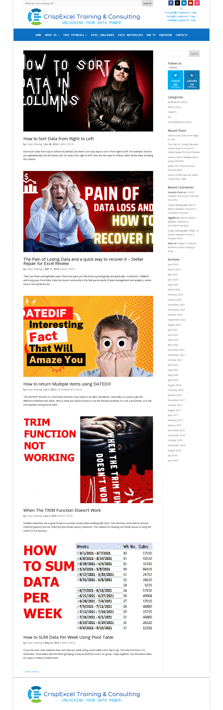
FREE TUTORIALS (74, 35)
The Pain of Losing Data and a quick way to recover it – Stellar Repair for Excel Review (83, 261)
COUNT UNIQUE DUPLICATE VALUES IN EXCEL (183, 196)
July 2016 (172, 455)
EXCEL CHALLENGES (102, 35)
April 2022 (173, 344)
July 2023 (172, 274)
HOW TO (151, 35)
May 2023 (173, 284)
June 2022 (173, 334)
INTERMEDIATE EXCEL (70, 389)
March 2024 (174, 269)
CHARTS (172, 112)
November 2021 (176, 354)
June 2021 (173, 364)
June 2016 (173, 460)
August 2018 (174, 385)
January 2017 (175, 425)
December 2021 (176, 349)
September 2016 (176, 445)
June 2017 (173, 415)
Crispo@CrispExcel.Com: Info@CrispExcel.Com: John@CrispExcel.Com (181, 16)
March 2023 (174, 289)
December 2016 (176, 430)
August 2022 (174, 324)
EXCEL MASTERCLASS (130, 35)
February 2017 (175, 420)
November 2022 (176, 309)
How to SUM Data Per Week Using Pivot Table (68, 637)
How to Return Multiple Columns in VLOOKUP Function (182, 208)
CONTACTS (182, 35)
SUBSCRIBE (165, 35)
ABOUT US (51, 35)
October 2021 (175, 360)
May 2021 (173, 369)
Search (194, 53)
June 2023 (173, 279)
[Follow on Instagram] (197, 3)
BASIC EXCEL (67, 144)
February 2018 (175, 390)
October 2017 (175, 405)
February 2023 (175, 294)
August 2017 (174, 410)
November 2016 (176, 435)
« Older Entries (31, 671)
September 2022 (176, 319)
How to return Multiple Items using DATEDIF (67, 384)
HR (169, 117)
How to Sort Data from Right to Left (58, 138)
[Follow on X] (177, 3)
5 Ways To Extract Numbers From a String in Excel (183, 234)
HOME (38, 35)
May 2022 (173, 339)
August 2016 (174, 450)
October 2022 (175, 314)
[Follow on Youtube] (190, 3)
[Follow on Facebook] (171, 3)
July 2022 (172, 329)
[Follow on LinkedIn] (184, 3)
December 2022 (176, 304)
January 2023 (175, 299)
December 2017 (176, 400)
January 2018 (175, 395)
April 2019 (173, 380)
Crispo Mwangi (34, 144)
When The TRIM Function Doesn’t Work (62, 510)
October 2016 (175, 440)
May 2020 (173, 375)
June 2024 (173, 264)
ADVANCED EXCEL (178, 102)
